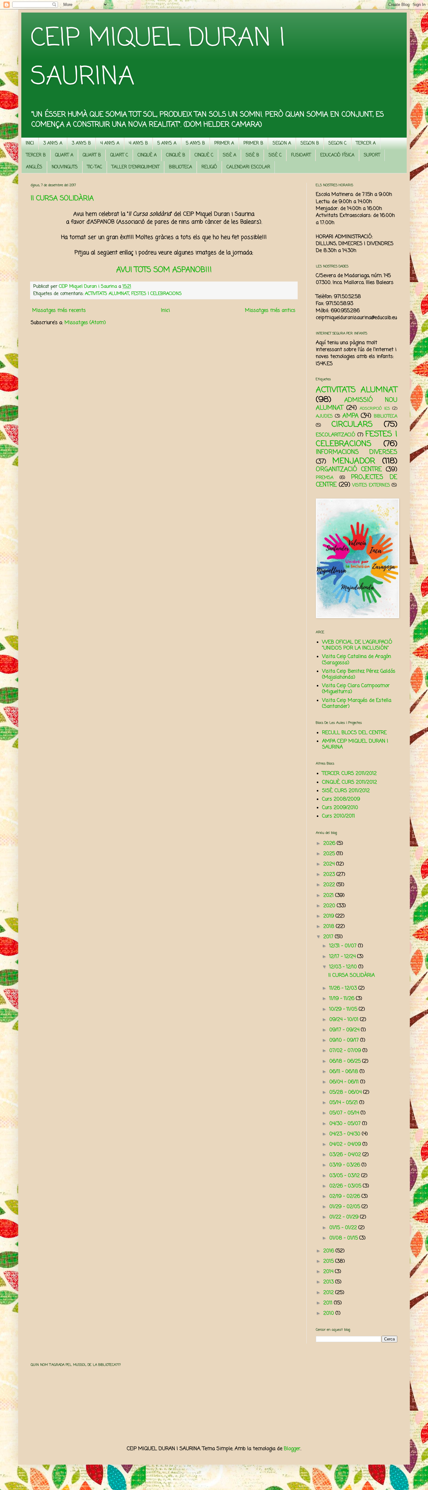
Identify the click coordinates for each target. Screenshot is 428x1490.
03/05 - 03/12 (345, 1176)
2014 (329, 1272)
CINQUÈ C (204, 155)
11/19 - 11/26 (342, 999)
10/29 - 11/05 (344, 1009)
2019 (329, 916)
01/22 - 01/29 (344, 1217)
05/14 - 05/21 (344, 1103)
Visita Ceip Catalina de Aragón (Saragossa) (356, 659)
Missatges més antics (270, 310)
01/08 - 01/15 (344, 1238)
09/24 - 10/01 (344, 1020)
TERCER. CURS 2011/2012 (349, 773)
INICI (30, 143)
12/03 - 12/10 (343, 967)
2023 (330, 874)
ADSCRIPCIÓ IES (375, 409)
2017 (329, 937)
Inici (165, 310)
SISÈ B (252, 155)
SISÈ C (275, 155)
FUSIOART (301, 155)
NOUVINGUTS (65, 167)
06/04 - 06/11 (344, 1082)
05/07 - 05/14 (345, 1113)
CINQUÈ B (175, 155)
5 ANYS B (195, 143)
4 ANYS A (109, 143)
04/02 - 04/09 (346, 1144)
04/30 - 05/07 (345, 1124)
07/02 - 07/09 (346, 1051)
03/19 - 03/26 (345, 1165)
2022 (330, 885)
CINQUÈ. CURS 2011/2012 (349, 782)
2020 (330, 906)
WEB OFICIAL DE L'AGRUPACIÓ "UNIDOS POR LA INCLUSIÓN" (357, 645)
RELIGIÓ (209, 167)
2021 (329, 895)
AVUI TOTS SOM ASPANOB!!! (164, 270)
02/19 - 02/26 (345, 1196)
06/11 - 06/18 (344, 1072)
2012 (329, 1293)
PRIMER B (253, 143)
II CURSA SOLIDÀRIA (62, 198)
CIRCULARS (352, 424)
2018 (329, 926)
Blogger (292, 1449)
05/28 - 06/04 (346, 1092)
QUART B (92, 155)
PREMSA (324, 477)
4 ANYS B (138, 143)
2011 (328, 1303)
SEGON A (282, 143)
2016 (329, 1251)
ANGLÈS (34, 167)
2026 (330, 843)
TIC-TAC (94, 167)
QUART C (119, 155)
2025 (330, 854)
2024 (329, 864)
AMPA (350, 415)
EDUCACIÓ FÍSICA (337, 155)
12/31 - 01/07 (343, 946)
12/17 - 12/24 (343, 957)
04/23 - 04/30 (345, 1134)
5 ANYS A (166, 143)
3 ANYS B (81, 143)
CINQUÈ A (147, 155)
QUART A (64, 155)
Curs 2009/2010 (340, 808)
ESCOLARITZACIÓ (335, 435)
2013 (329, 1282)
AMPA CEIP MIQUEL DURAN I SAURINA (355, 744)
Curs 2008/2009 (341, 799)
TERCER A (366, 143)
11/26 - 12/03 (343, 988)
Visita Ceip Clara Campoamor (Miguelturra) (356, 689)
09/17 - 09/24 (345, 1030)
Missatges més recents (59, 310)
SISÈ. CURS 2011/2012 (346, 791)
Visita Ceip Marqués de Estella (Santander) (356, 703)
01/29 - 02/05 (345, 1207)
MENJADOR (353, 461)
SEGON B (309, 143)
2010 (329, 1313)
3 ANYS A (52, 143)
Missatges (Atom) (85, 323)
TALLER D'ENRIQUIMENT (135, 167)
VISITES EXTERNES (371, 485)
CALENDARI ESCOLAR (248, 167)
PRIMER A (224, 143)
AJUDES (324, 416)
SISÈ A (229, 155)
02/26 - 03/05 (346, 1186)
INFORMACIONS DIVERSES (356, 452)
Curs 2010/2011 (338, 816)
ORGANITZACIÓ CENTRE (349, 469)
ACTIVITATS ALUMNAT (107, 293)
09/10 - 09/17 (344, 1040)
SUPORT (372, 155)
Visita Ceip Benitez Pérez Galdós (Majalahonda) (358, 674)
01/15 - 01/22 (343, 1228)
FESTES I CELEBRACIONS (156, 293)
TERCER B (36, 155)
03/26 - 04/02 (346, 1155)
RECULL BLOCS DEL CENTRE (354, 733)
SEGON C (337, 143)
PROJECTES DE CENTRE (356, 481)
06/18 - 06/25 (345, 1061)
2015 (329, 1261)
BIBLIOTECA (180, 167)
